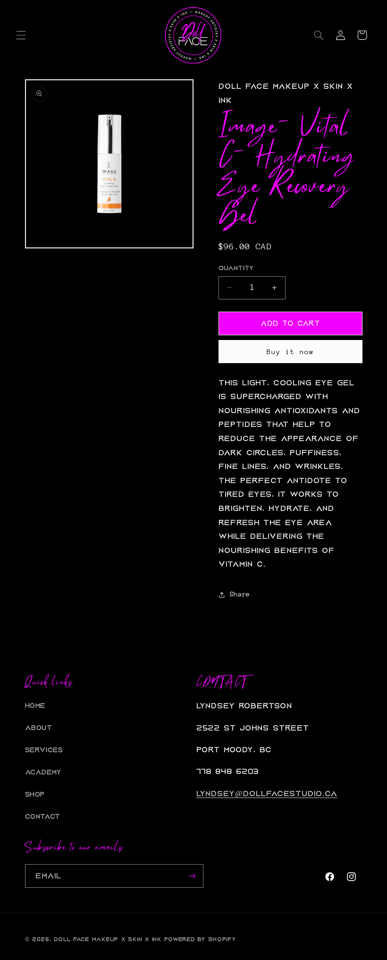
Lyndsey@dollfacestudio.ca (266, 793)
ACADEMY (43, 772)
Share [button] (240, 594)
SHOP (35, 794)
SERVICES (44, 750)
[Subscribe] (191, 875)
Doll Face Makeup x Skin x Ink (107, 939)
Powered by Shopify (200, 939)
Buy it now (290, 352)
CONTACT (42, 817)
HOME (35, 706)
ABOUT (38, 728)
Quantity (236, 268)
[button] (21, 35)
